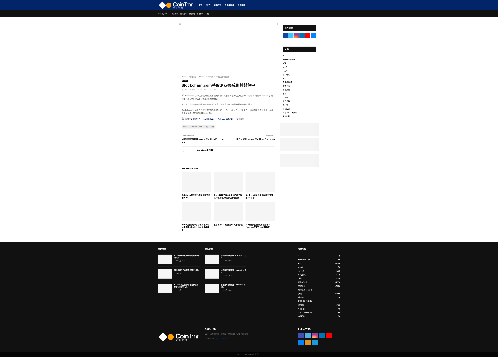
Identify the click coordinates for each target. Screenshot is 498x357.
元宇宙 (285, 71)
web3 (285, 67)
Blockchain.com (196, 127)
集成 (213, 127)
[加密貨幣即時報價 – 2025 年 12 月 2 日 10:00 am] (212, 259)
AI (283, 56)
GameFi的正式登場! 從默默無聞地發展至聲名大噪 (186, 286)
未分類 (285, 105)
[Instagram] (315, 335)
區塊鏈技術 (229, 5)
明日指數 (286, 101)
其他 (284, 78)
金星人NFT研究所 (290, 113)
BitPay (185, 127)
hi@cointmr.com (221, 339)
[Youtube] (329, 335)
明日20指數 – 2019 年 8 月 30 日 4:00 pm (255, 139)
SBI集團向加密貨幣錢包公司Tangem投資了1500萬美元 (257, 226)
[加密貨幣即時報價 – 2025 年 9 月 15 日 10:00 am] (212, 288)
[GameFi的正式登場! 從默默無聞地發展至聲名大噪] (165, 288)
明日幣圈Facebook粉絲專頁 (203, 119)
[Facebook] (301, 335)
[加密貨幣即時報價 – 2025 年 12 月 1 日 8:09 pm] (212, 274)
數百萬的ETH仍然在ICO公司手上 (228, 225)
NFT (208, 5)
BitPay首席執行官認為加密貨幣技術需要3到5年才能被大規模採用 (195, 227)
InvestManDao (289, 59)
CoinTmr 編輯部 (189, 90)
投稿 (207, 14)
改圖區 (285, 97)
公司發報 (241, 5)
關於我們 (175, 14)
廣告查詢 (183, 14)
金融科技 (286, 116)
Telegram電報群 (225, 119)
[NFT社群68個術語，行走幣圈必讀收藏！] (165, 259)
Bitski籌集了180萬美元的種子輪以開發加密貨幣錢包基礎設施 (228, 196)
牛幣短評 (286, 109)
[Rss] (308, 342)
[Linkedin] (322, 335)
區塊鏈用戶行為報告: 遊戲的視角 (186, 270)
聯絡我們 (192, 14)
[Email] (301, 342)
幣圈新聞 (217, 5)
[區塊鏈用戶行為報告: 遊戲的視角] (165, 274)
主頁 (200, 5)
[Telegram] (315, 342)
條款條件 (200, 14)
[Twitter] (308, 335)
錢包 (207, 127)
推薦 (284, 94)
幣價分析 (286, 86)
